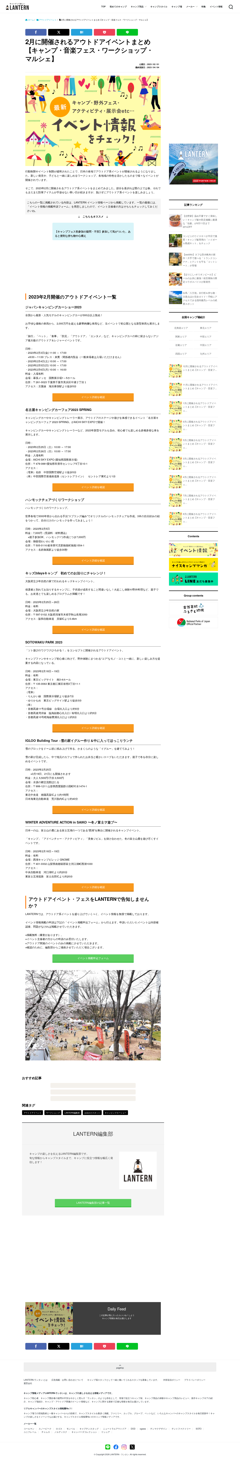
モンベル (71, 1428)
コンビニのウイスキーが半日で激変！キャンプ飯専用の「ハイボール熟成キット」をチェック (200, 239)
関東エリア (181, 336)
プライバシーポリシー (194, 1379)
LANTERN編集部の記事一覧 (93, 1203)
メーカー (190, 6)
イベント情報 (216, 6)
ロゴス (59, 1428)
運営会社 (28, 1383)
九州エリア (205, 353)
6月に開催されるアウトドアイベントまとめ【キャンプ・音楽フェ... (199, 425)
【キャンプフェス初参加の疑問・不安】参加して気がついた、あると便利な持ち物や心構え (93, 234)
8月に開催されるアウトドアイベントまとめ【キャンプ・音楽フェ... (199, 517)
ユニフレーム (30, 1431)
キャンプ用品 (137, 6)
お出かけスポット (92, 1112)
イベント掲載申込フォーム (93, 958)
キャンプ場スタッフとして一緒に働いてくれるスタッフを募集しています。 (123, 1379)
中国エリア (205, 345)
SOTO (198, 1428)
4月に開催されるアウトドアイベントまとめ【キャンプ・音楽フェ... (199, 480)
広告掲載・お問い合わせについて (67, 1379)
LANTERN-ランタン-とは (36, 1379)
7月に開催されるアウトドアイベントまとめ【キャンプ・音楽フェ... (199, 499)
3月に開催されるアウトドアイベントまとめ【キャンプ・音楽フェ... (199, 462)
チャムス (45, 1431)
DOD (133, 1428)
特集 (203, 6)
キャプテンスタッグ (89, 1428)
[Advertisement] (93, 1258)
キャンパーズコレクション (84, 1431)
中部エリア (205, 336)
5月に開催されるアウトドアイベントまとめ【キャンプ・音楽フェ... (199, 443)
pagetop (120, 1367)
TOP (103, 6)
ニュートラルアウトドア (114, 1428)
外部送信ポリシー (171, 1379)
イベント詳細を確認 (93, 397)
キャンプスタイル (158, 6)
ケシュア (105, 1431)
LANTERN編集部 (72, 1112)
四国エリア (181, 353)
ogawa (143, 1428)
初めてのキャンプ (118, 6)
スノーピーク (45, 1428)
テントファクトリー (181, 1428)
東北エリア (205, 327)
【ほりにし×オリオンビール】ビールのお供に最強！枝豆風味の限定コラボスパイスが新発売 (200, 278)
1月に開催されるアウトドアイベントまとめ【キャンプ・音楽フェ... (199, 406)
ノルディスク (60, 1431)
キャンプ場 (176, 6)
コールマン (29, 1428)
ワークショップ (53, 1112)
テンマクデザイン (158, 1428)
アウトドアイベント (32, 1112)
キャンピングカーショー (115, 1112)
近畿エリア (181, 345)
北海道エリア (181, 327)
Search (230, 5)
